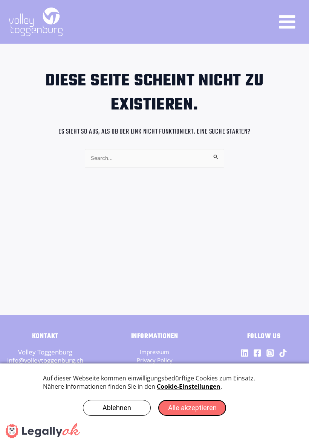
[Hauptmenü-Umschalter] (287, 22)
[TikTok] (283, 353)
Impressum (154, 352)
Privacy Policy (155, 360)
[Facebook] (257, 353)
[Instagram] (270, 353)
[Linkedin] (244, 353)
